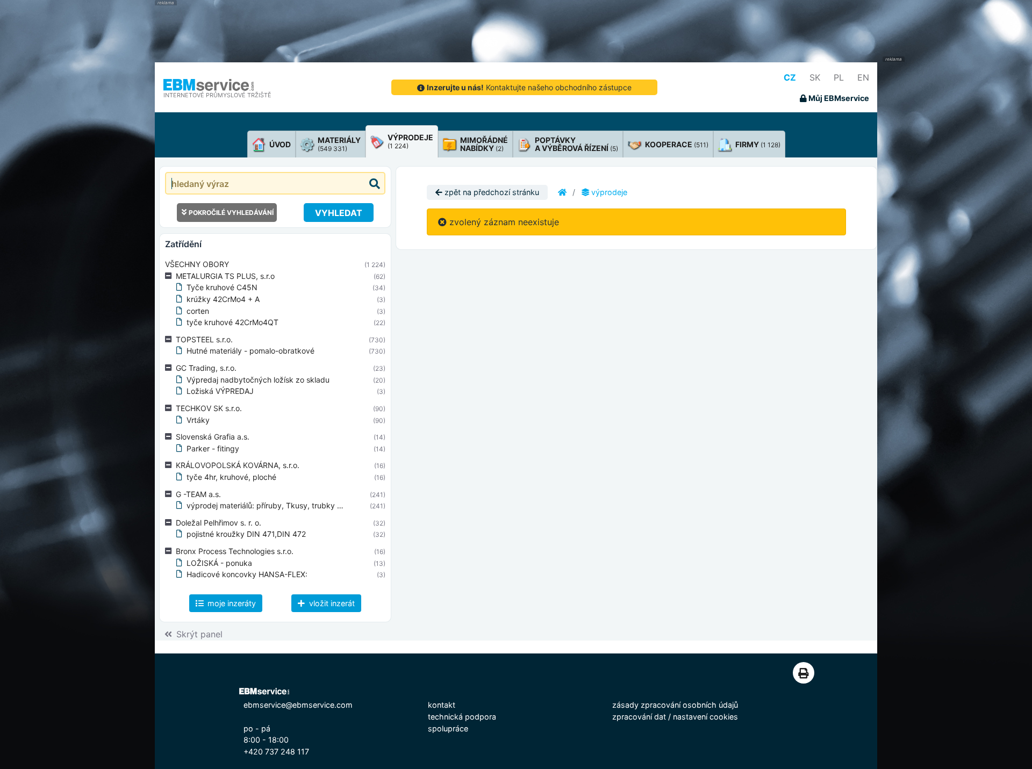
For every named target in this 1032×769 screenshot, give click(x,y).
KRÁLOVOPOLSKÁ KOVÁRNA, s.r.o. (237, 465)
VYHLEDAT (338, 212)
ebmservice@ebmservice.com (298, 704)
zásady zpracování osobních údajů (675, 704)
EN (863, 77)
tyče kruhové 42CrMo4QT (232, 322)
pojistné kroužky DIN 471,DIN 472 (246, 533)
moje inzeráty (230, 603)
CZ (790, 77)
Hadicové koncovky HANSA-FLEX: (247, 574)
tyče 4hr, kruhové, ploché (231, 476)
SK (814, 77)
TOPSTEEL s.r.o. (204, 339)
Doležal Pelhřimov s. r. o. (218, 522)
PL (839, 77)
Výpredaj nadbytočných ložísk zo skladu (258, 379)
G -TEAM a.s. (198, 494)
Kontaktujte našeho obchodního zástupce (529, 87)
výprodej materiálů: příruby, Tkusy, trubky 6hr (268, 505)
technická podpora (462, 716)
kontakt (441, 704)
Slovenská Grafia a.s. (212, 436)
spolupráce (448, 728)
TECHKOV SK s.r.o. (209, 408)
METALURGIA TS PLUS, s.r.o (225, 276)
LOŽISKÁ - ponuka (219, 562)
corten (198, 310)
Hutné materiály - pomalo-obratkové (250, 350)
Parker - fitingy (213, 448)
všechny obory (197, 264)
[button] (170, 276)
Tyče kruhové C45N (222, 287)
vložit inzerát (331, 603)
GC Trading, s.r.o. (206, 367)
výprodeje (608, 192)
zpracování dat (639, 716)
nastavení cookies (705, 716)
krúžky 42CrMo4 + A (223, 299)
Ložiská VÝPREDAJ (220, 391)
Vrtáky (198, 420)
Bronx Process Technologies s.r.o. (234, 551)
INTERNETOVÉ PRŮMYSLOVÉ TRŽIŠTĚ (217, 95)
